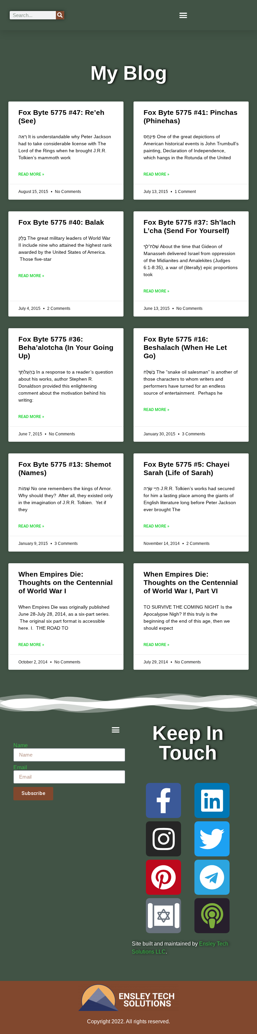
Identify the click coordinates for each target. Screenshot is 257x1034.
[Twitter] (212, 838)
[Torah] (163, 915)
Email (20, 767)
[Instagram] (163, 838)
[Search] (60, 15)
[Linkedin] (212, 800)
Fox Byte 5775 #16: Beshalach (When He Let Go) (185, 347)
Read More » (31, 174)
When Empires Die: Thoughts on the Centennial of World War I (65, 582)
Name (20, 745)
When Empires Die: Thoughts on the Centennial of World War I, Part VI (191, 582)
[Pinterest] (163, 877)
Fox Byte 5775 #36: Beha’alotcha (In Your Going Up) (65, 347)
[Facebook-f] (163, 800)
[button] (183, 15)
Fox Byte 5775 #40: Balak (61, 222)
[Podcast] (212, 915)
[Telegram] (212, 877)
